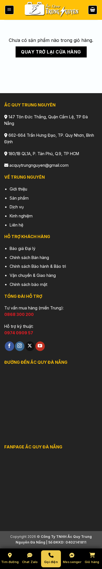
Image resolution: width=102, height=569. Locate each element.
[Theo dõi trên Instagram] (19, 346)
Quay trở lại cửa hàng (51, 52)
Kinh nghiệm (21, 215)
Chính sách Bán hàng (29, 257)
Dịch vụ (17, 206)
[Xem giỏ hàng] (92, 10)
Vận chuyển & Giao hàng (33, 275)
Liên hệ (16, 225)
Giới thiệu (18, 189)
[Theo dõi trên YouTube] (40, 346)
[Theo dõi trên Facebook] (9, 346)
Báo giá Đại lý (22, 248)
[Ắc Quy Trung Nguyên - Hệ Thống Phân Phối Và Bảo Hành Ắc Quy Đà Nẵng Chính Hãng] (51, 10)
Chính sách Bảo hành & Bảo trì (38, 266)
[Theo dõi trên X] (30, 346)
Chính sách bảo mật (28, 284)
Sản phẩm (19, 198)
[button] (9, 10)
